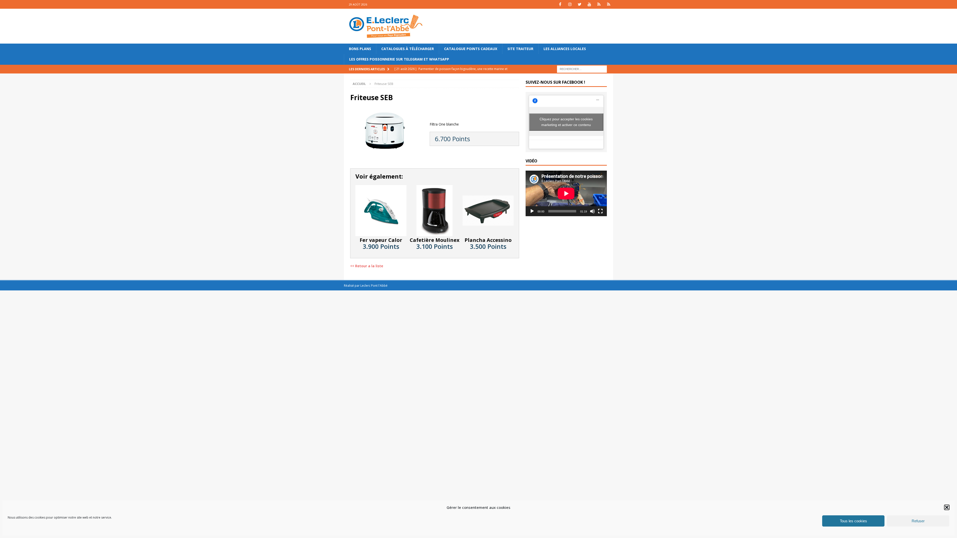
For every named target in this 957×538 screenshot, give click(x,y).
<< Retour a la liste (366, 266)
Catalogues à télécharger (407, 48)
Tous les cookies (853, 521)
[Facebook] (560, 4)
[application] (566, 193)
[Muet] (592, 211)
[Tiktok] (599, 4)
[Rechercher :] (582, 68)
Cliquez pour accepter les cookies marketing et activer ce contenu (566, 122)
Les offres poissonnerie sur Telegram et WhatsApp (399, 59)
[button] (946, 507)
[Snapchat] (608, 4)
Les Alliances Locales (565, 48)
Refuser (918, 521)
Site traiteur (520, 48)
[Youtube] (589, 4)
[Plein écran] (600, 211)
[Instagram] (569, 4)
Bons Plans (360, 48)
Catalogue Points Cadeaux (470, 48)
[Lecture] (532, 211)
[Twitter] (579, 4)
